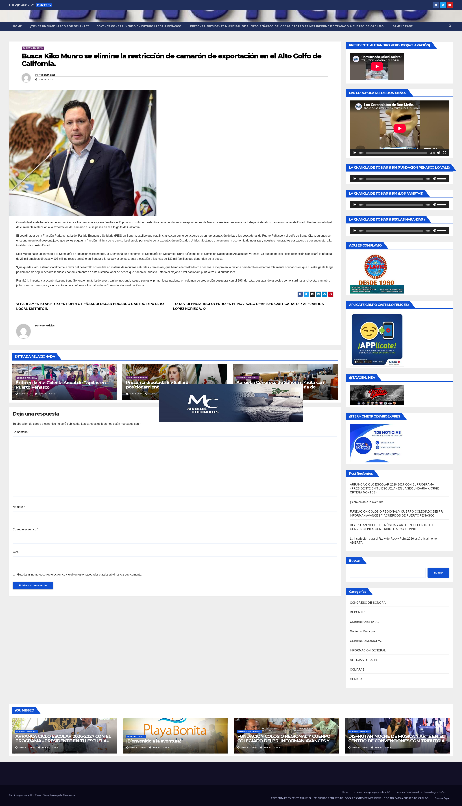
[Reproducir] (354, 153)
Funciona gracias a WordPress (25, 795)
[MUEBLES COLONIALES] (231, 402)
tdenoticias (47, 74)
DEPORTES (358, 612)
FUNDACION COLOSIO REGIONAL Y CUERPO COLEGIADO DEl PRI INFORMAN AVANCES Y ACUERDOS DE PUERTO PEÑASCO (283, 741)
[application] (399, 128)
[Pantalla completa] (444, 153)
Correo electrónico (25, 529)
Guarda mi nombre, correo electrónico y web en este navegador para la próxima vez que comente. (79, 574)
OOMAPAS (357, 669)
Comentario (21, 432)
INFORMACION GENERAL (368, 650)
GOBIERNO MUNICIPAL (366, 640)
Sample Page (403, 26)
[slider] (442, 178)
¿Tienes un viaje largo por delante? (59, 26)
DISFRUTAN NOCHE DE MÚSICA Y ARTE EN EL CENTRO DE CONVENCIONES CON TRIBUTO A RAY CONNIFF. (396, 741)
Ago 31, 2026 (27, 747)
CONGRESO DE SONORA (368, 602)
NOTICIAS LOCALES (364, 660)
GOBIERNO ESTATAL (364, 621)
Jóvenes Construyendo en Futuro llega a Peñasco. (139, 26)
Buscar (354, 560)
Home (17, 26)
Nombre (19, 506)
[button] (450, 26)
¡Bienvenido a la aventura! (367, 502)
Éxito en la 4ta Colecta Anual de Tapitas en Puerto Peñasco (61, 385)
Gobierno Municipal (33, 48)
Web (16, 552)
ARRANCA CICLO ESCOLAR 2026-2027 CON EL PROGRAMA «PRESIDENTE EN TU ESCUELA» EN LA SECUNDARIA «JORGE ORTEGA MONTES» (394, 488)
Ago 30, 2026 (360, 747)
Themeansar (69, 795)
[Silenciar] (439, 153)
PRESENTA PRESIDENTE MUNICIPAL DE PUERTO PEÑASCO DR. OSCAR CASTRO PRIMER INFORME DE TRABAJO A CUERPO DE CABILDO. (287, 26)
